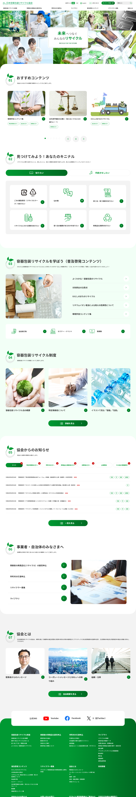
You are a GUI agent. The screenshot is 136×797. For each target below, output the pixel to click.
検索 (130, 3)
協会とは (130, 8)
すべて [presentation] (17, 464)
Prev (68, 139)
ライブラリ (74, 8)
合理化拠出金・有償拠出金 (105, 743)
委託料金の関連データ (104, 741)
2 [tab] (48, 138)
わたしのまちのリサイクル (83, 296)
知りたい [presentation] (39, 172)
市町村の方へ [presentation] (52, 464)
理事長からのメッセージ (76, 770)
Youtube (55, 718)
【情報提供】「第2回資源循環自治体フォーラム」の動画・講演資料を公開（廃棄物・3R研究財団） (45, 477)
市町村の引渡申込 (56, 8)
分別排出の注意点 (80, 287)
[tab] (37, 173)
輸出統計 (100, 753)
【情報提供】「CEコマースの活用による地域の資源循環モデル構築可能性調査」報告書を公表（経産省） (46, 485)
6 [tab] (59, 138)
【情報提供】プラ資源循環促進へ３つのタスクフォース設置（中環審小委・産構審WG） (42, 501)
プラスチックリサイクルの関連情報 (108, 751)
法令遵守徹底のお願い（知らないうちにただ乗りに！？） (24, 785)
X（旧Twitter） (100, 718)
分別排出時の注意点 (17, 772)
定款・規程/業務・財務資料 (77, 779)
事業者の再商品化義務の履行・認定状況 (109, 746)
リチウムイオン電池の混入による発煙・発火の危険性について (24, 776)
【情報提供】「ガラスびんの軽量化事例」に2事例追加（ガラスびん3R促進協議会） (40, 493)
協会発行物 (23, 331)
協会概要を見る (69, 694)
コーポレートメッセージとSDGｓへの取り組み (82, 773)
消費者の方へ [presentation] (88, 464)
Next (84, 139)
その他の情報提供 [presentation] (123, 464)
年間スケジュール (74, 782)
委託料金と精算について (47, 746)
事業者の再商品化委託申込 (34, 8)
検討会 (100, 756)
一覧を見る (69, 523)
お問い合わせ (95, 3)
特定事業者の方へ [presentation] (33, 464)
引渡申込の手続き (74, 738)
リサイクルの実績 (103, 738)
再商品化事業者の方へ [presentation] (68, 464)
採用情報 (101, 766)
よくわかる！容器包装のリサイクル (87, 278)
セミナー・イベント (65, 331)
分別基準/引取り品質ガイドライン (79, 741)
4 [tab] (53, 138)
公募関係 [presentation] (104, 465)
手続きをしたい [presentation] (102, 172)
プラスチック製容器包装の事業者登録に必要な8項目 (53, 771)
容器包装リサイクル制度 (10, 8)
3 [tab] (50, 138)
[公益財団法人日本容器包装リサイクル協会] (18, 3)
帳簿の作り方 (44, 741)
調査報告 (100, 758)
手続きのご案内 (44, 743)
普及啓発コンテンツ (92, 8)
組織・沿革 (72, 777)
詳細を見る (69, 423)
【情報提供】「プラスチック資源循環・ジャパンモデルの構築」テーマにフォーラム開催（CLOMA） (45, 509)
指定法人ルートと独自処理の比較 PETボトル (82, 746)
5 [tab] (56, 138)
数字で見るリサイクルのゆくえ (20, 741)
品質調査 (71, 743)
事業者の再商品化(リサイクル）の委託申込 (28, 565)
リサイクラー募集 (113, 8)
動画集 (99, 331)
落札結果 (100, 748)
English (84, 3)
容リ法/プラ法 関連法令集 (19, 743)
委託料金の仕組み (45, 738)
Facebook (76, 718)
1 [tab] (45, 138)
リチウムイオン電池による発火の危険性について (93, 305)
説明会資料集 (102, 761)
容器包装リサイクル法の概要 (19, 738)
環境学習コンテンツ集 (81, 314)
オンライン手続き (107, 3)
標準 (73, 3)
